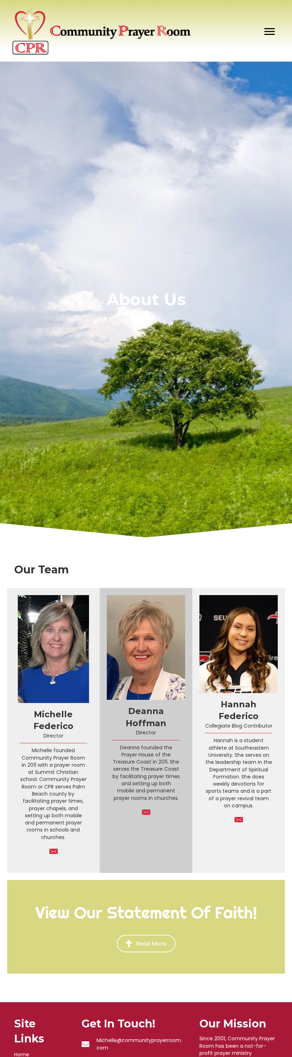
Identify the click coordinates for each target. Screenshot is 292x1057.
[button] (146, 943)
